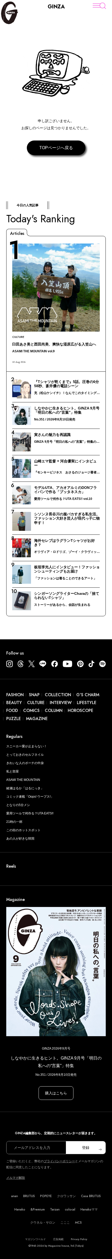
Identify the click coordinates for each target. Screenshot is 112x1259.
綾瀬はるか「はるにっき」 (25, 788)
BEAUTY (14, 703)
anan (14, 1196)
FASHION (15, 695)
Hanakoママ (89, 1209)
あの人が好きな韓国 (20, 838)
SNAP (34, 695)
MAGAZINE (37, 719)
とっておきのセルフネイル (25, 755)
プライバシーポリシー (59, 1161)
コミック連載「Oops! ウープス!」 (30, 796)
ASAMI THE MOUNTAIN (23, 780)
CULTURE (36, 703)
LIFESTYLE (86, 703)
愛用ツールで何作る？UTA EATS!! (29, 813)
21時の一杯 (14, 822)
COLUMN (54, 710)
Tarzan (55, 1209)
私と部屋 (12, 771)
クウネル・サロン (42, 1222)
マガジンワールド (35, 1239)
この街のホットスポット (23, 830)
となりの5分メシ (18, 805)
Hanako (19, 1209)
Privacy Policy (79, 1239)
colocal (70, 1209)
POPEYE (46, 1196)
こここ (65, 1222)
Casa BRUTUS (91, 1196)
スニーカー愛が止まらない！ (26, 746)
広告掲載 (58, 1239)
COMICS (31, 710)
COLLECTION (58, 695)
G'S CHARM (87, 695)
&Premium (37, 1209)
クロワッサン (66, 1196)
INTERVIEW (61, 703)
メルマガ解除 (15, 1177)
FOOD (12, 710)
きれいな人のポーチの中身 (25, 763)
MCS (78, 1222)
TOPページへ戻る (56, 147)
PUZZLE (13, 719)
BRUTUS (29, 1196)
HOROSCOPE (80, 710)
